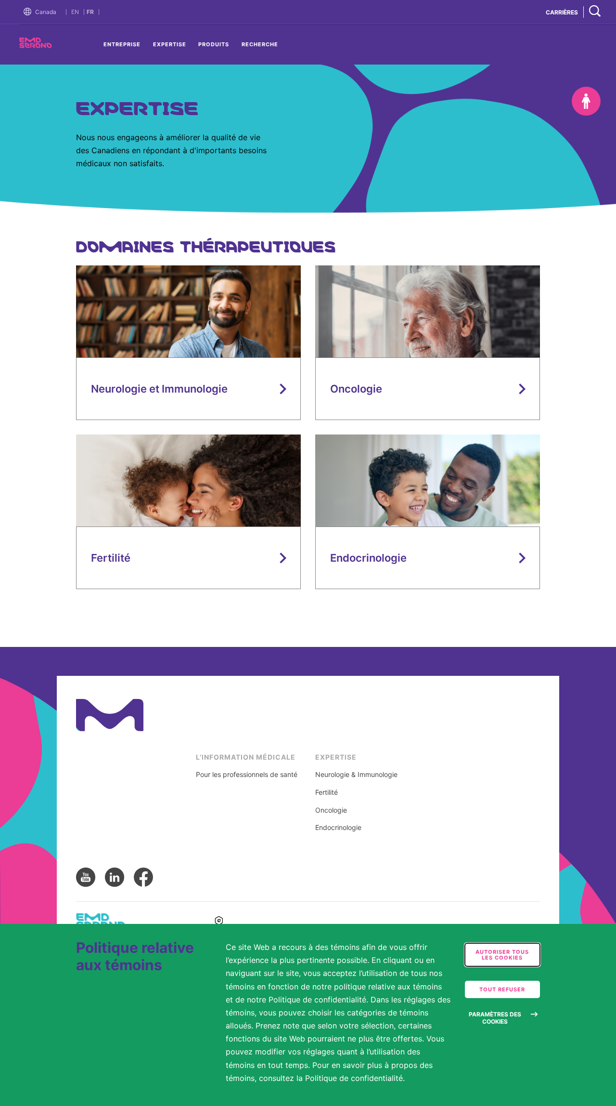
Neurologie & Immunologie (356, 774)
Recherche (260, 44)
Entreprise (122, 44)
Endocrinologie (338, 827)
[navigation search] (595, 12)
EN (75, 12)
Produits (213, 44)
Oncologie (331, 810)
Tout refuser (502, 989)
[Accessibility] (586, 101)
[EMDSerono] (53, 45)
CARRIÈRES (562, 12)
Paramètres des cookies (495, 1018)
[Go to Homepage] (29, 12)
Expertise (169, 44)
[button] (29, 12)
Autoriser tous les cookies (502, 954)
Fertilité (326, 792)
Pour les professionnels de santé (246, 774)
